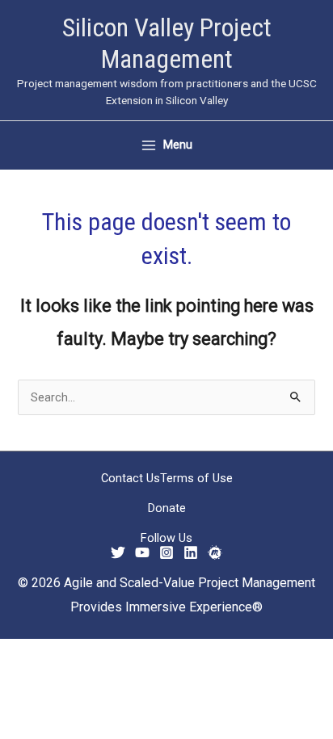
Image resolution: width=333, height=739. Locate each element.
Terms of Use (196, 478)
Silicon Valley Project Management (167, 43)
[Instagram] (166, 552)
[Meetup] (215, 552)
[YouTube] (142, 552)
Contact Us (130, 478)
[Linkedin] (190, 552)
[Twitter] (118, 552)
